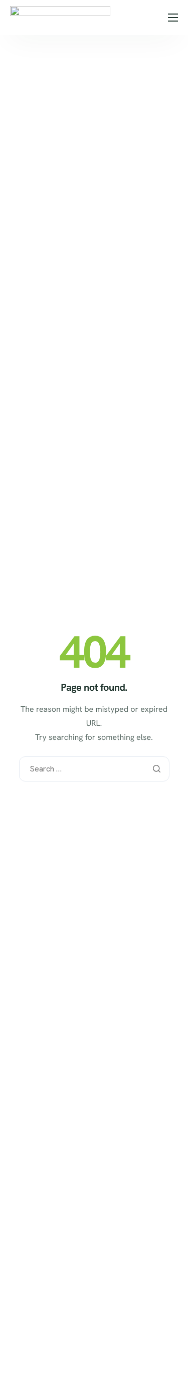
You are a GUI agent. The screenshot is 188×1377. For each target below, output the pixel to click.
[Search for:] (94, 769)
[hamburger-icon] (173, 18)
